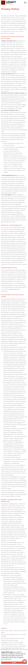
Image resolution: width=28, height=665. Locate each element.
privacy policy (7, 659)
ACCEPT (14, 663)
